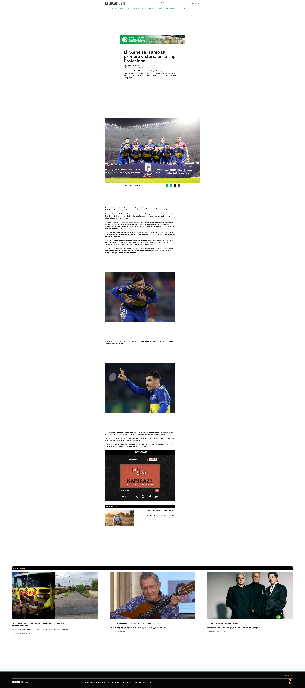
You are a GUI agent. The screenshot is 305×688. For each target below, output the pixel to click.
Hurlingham (136, 8)
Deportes (152, 8)
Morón (122, 8)
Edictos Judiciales (170, 8)
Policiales (51, 675)
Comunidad (39, 675)
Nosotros (15, 675)
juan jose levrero (133, 66)
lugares (45, 675)
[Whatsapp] (167, 185)
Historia (160, 8)
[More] (193, 8)
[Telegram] (171, 185)
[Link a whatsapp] (278, 616)
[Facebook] (179, 185)
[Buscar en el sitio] (189, 3)
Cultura (144, 8)
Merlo (128, 8)
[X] (175, 185)
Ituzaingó (114, 8)
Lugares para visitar (184, 8)
